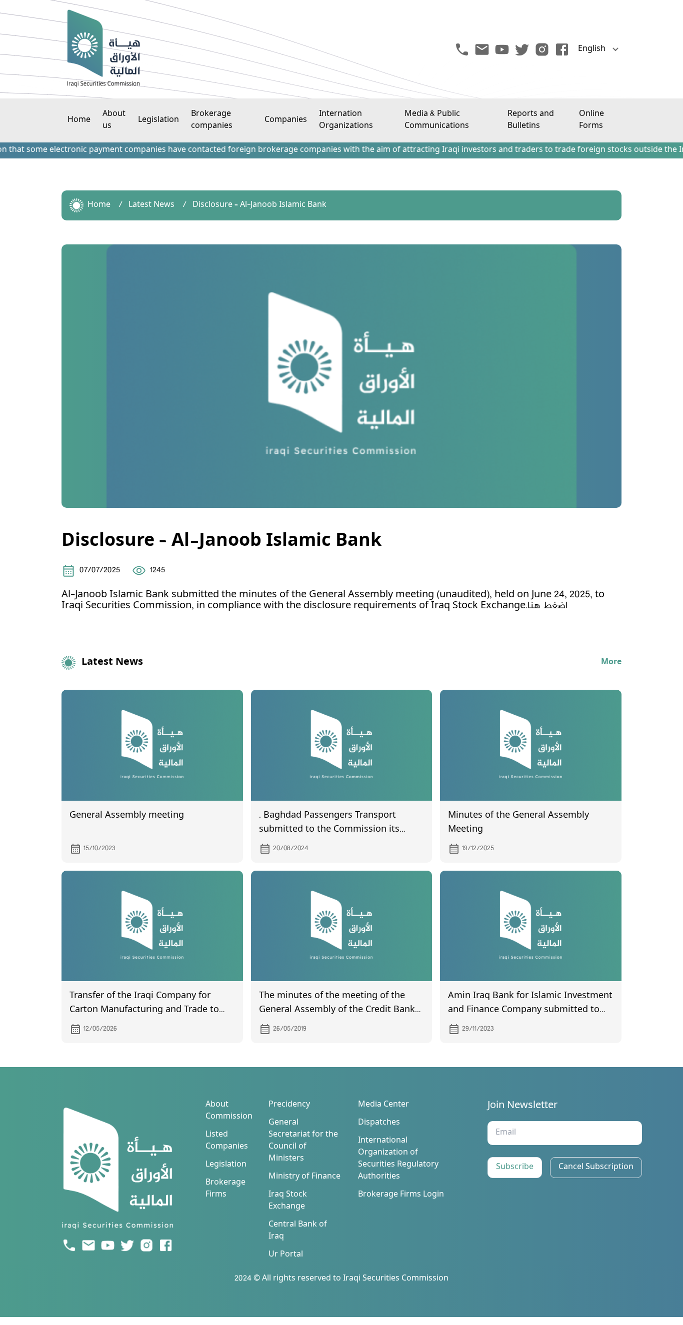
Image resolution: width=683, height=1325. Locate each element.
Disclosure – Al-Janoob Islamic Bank (259, 205)
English (592, 49)
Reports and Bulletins (531, 120)
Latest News (151, 205)
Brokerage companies (211, 120)
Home (79, 120)
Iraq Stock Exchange (287, 1201)
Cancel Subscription (596, 1167)
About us (114, 120)
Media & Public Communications (436, 120)
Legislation (158, 120)
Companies (285, 120)
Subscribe (515, 1167)
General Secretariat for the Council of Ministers (303, 1141)
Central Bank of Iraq (297, 1231)
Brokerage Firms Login (401, 1195)
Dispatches (379, 1123)
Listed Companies (227, 1141)
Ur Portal (285, 1255)
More (611, 663)
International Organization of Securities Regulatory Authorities (398, 1159)
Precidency (289, 1105)
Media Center (383, 1105)
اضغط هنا (548, 606)
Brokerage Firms (226, 1189)
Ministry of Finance (304, 1177)
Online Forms (591, 120)
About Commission (229, 1111)
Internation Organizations (346, 120)
